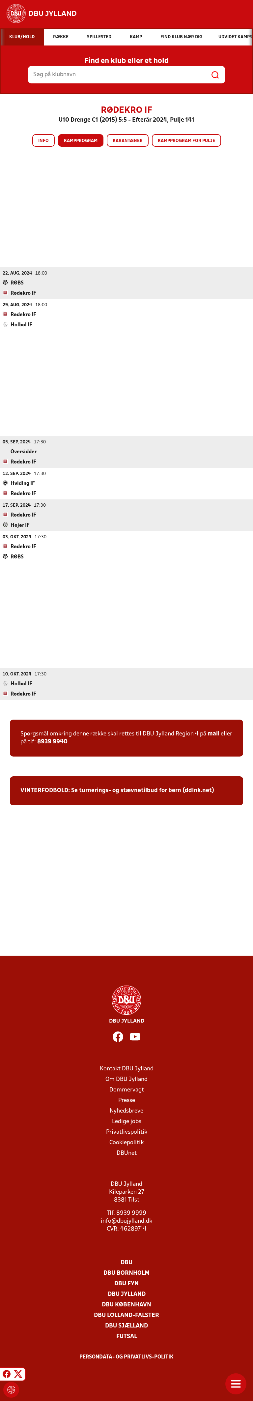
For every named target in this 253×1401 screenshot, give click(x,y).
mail (213, 734)
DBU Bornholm (126, 1273)
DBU (126, 1263)
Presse (126, 1100)
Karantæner (128, 141)
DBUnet (127, 1153)
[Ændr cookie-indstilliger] (11, 1390)
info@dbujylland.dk (126, 1221)
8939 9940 (52, 742)
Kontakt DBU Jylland (127, 1069)
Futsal (126, 1336)
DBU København (126, 1305)
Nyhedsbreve (126, 1111)
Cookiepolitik (126, 1143)
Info (43, 141)
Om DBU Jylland (126, 1079)
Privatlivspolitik (126, 1132)
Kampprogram (81, 141)
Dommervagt (126, 1090)
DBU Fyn (126, 1284)
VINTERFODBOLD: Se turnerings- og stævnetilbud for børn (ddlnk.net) (117, 790)
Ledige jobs (126, 1121)
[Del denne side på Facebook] (7, 1375)
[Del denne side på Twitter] (18, 1375)
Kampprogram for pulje (186, 141)
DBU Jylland (127, 1294)
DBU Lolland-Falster (126, 1315)
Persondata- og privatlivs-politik (126, 1357)
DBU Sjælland (126, 1326)
